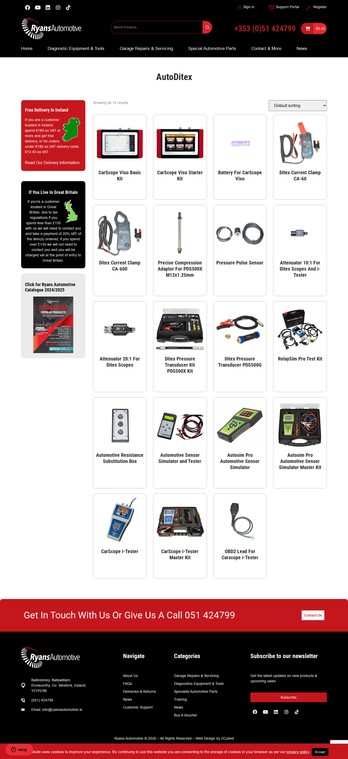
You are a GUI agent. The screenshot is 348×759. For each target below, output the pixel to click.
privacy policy (298, 751)
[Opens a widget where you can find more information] (19, 750)
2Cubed (227, 738)
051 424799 (210, 615)
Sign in (248, 6)
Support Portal (287, 6)
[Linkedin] (48, 8)
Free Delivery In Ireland (46, 110)
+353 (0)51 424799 (265, 28)
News (302, 48)
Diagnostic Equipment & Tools (76, 48)
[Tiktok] (296, 711)
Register (320, 6)
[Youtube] (38, 8)
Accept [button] (320, 752)
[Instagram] (58, 8)
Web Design (205, 738)
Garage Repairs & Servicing (146, 48)
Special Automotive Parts (212, 48)
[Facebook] (27, 8)
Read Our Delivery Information (52, 163)
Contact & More (266, 48)
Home (26, 48)
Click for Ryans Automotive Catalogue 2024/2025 (50, 287)
